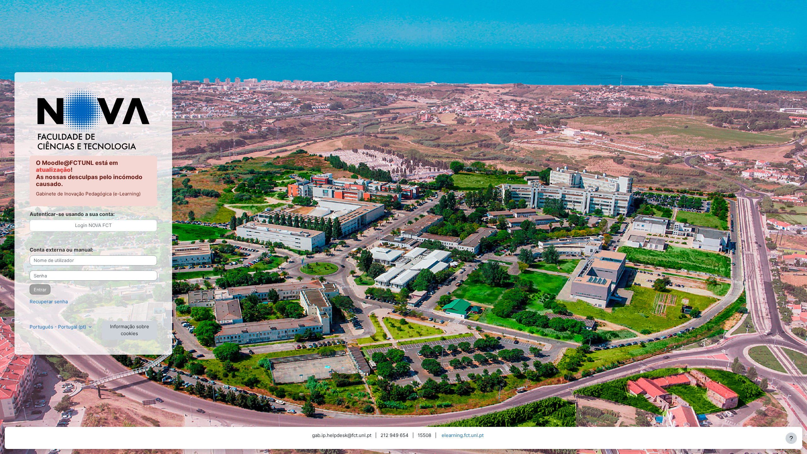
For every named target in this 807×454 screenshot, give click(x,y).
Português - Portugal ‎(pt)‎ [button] (58, 327)
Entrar (40, 289)
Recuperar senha (49, 302)
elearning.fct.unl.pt (463, 435)
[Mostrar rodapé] (791, 438)
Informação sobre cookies (129, 330)
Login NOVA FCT (93, 225)
